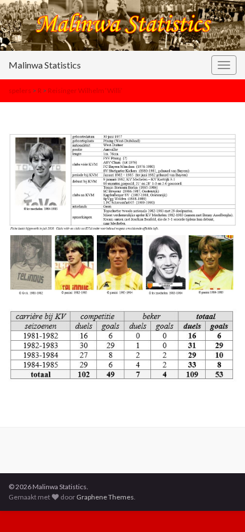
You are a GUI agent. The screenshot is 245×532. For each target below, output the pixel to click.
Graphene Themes (105, 497)
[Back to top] (219, 506)
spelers (20, 90)
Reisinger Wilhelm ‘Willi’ (85, 90)
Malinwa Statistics (45, 64)
